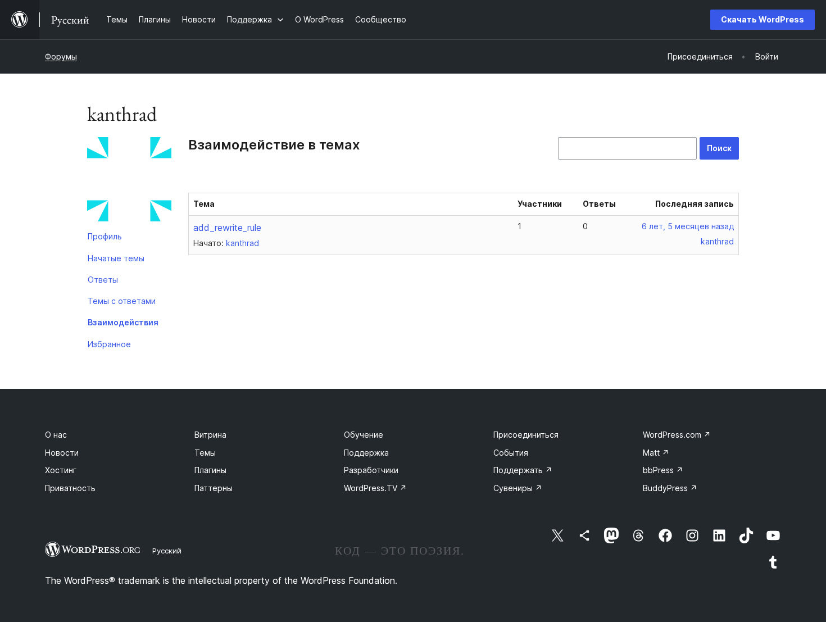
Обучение (363, 434)
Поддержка (366, 452)
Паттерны (213, 488)
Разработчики (371, 470)
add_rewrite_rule (227, 227)
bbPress (663, 470)
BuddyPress (670, 488)
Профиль (105, 236)
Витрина (210, 434)
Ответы (103, 279)
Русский (166, 550)
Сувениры (517, 488)
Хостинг (60, 470)
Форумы (61, 56)
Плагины (210, 470)
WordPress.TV (375, 488)
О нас (56, 434)
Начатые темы (116, 258)
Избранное (109, 344)
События (510, 452)
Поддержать (522, 470)
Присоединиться (526, 434)
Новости (62, 452)
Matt (656, 452)
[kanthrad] (129, 181)
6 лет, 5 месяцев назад (688, 226)
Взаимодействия (123, 322)
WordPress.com (677, 434)
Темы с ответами (122, 301)
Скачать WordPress (762, 19)
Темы (205, 452)
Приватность (70, 488)
